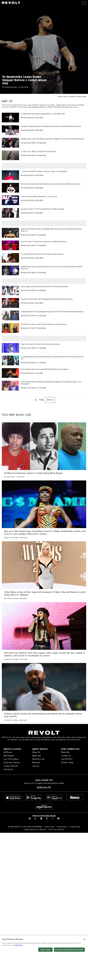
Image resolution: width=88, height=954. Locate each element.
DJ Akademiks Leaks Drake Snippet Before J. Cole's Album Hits (43, 114)
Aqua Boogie (11, 87)
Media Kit (36, 762)
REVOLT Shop (67, 762)
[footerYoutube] (58, 820)
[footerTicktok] (35, 820)
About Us (36, 752)
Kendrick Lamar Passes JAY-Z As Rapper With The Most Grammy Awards (47, 299)
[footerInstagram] (30, 820)
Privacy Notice (62, 827)
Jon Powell (11, 477)
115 (41, 399)
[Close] (84, 939)
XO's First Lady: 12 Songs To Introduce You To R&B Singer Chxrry (43, 241)
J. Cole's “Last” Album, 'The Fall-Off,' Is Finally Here (38, 151)
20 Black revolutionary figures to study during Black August (33, 473)
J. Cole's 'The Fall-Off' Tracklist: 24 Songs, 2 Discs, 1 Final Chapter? (44, 171)
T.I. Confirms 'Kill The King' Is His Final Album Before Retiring (42, 254)
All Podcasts (9, 755)
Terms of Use (49, 827)
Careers (35, 766)
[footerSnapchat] (41, 820)
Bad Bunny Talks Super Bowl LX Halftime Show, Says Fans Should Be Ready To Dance (51, 126)
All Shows (8, 752)
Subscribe (65, 752)
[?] (10, 117)
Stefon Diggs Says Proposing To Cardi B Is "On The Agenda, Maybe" (44, 286)
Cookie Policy (75, 827)
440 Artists (8, 769)
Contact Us (66, 755)
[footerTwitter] (53, 820)
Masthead (36, 755)
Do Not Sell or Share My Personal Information (69, 949)
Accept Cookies (45, 949)
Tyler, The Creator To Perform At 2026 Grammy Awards (40, 344)
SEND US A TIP (44, 787)
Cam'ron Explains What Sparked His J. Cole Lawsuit (39, 196)
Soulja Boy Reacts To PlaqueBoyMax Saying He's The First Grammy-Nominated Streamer (52, 312)
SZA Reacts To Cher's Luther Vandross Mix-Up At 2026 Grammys (43, 324)
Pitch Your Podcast (12, 762)
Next (49, 400)
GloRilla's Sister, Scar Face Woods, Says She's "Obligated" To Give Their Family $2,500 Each (52, 139)
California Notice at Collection (35, 829)
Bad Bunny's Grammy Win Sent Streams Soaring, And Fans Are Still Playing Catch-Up (50, 184)
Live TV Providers (11, 759)
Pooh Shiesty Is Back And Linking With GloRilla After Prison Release (44, 369)
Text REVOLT (67, 759)
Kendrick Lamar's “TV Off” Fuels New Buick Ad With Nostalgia (42, 209)
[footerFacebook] (47, 820)
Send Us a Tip (38, 759)
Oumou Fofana (12, 598)
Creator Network (11, 766)
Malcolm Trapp (29, 143)
